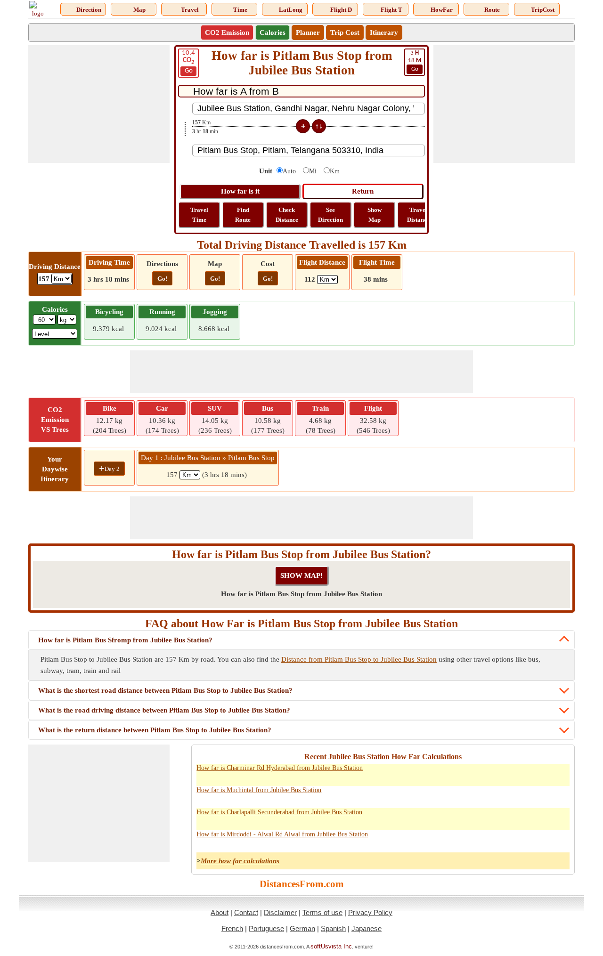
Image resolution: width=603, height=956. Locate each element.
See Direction (330, 214)
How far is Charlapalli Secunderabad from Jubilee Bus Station (279, 812)
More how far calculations (240, 861)
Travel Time (199, 214)
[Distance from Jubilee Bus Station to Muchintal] (456, 795)
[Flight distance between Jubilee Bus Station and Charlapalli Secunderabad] (476, 817)
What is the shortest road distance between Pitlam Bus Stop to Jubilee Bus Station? (165, 690)
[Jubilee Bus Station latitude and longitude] (539, 773)
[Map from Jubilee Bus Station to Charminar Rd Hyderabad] (518, 773)
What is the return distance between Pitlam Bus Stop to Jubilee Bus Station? (154, 730)
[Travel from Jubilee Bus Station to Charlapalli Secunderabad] (559, 817)
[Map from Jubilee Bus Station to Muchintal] (518, 795)
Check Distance (287, 214)
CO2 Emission (227, 32)
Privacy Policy (370, 912)
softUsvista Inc (331, 946)
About (219, 912)
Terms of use (322, 912)
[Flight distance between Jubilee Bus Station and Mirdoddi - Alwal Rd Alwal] (476, 839)
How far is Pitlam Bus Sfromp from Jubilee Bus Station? (125, 640)
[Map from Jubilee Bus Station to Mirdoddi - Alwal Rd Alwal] (518, 839)
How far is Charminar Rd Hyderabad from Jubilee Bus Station (279, 767)
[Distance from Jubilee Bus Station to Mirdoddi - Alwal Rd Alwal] (456, 839)
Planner (308, 32)
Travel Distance (418, 214)
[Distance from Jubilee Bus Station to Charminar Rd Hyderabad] (456, 773)
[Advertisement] (99, 104)
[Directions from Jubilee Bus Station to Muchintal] (497, 795)
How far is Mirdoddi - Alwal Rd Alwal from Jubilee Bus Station (282, 834)
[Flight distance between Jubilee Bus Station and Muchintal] (476, 795)
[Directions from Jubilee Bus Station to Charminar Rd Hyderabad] (497, 773)
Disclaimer (280, 912)
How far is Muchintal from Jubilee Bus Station (258, 790)
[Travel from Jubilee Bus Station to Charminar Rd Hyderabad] (559, 773)
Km (335, 171)
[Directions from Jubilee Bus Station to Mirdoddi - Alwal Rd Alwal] (497, 839)
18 (414, 61)
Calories (272, 32)
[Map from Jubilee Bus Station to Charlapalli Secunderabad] (518, 817)
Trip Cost (344, 32)
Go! (162, 278)
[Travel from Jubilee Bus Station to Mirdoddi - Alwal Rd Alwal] (559, 839)
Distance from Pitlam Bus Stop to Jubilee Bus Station (359, 659)
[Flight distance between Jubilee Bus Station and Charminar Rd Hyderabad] (476, 773)
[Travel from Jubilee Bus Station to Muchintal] (559, 795)
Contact (246, 912)
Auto (289, 171)
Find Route (243, 214)
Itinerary (384, 32)
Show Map (374, 214)
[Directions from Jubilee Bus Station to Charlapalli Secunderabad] (497, 817)
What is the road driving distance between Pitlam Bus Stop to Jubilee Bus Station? (164, 710)
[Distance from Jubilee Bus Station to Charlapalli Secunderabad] (456, 817)
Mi (313, 171)
